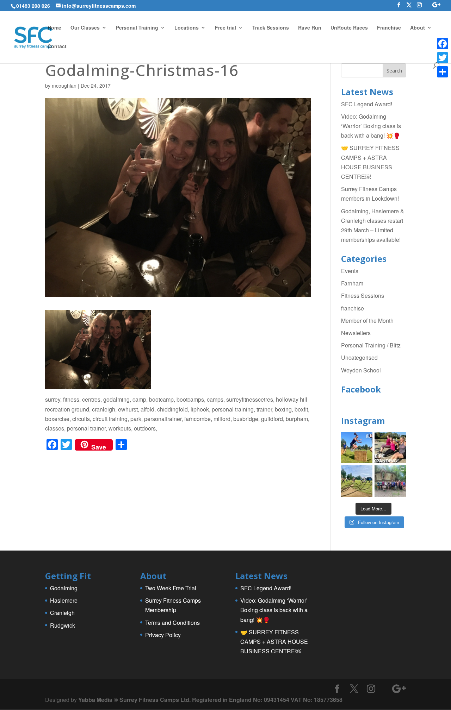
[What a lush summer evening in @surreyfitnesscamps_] (390, 481)
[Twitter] (442, 58)
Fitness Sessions (362, 295)
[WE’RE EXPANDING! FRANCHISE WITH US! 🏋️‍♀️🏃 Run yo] (390, 447)
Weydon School (361, 370)
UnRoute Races (349, 28)
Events (349, 271)
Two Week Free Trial (170, 588)
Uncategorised (359, 357)
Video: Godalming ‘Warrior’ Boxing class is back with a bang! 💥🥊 (371, 125)
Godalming (64, 588)
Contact (57, 47)
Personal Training (137, 28)
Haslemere (64, 600)
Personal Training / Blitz (371, 345)
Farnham (352, 283)
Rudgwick (62, 625)
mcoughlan (64, 85)
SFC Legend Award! (366, 104)
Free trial (225, 28)
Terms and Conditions (172, 622)
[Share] (442, 72)
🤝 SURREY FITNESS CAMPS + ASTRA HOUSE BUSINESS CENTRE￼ (274, 641)
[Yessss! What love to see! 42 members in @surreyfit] (356, 481)
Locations (186, 28)
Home (54, 28)
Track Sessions (270, 28)
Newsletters (356, 333)
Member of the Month (367, 320)
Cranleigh (62, 613)
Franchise (389, 28)
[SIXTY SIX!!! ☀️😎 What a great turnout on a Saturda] (356, 447)
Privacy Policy (163, 635)
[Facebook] (442, 44)
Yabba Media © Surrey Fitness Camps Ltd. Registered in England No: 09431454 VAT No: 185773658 (210, 700)
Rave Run (309, 28)
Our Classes (85, 28)
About (417, 28)
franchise (352, 308)
